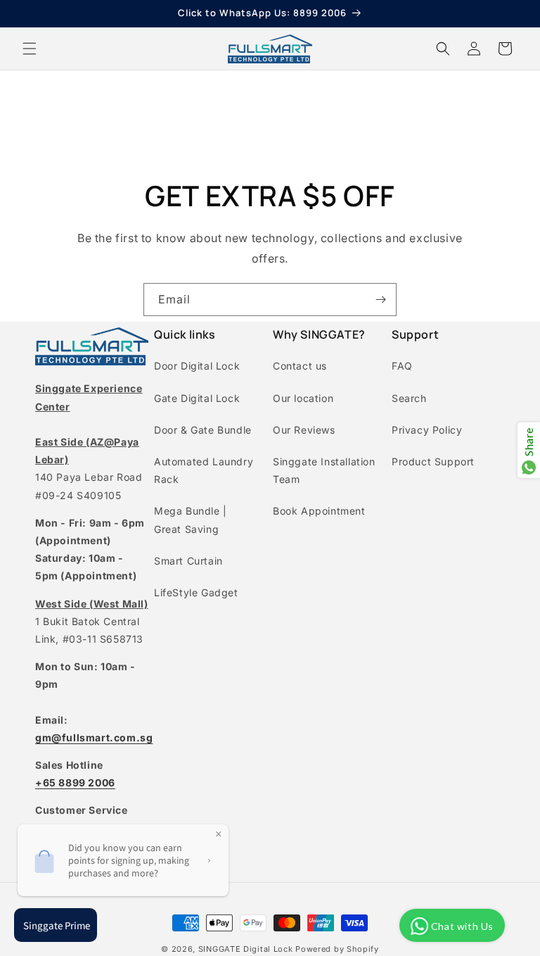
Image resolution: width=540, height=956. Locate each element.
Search (409, 398)
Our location (303, 398)
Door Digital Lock (197, 366)
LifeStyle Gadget (196, 592)
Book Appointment (319, 511)
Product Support (433, 461)
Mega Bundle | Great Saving (190, 519)
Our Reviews (304, 430)
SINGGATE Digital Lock (245, 949)
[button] (29, 48)
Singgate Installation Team (324, 470)
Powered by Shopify (337, 949)
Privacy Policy (427, 430)
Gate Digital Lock (197, 398)
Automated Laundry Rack (203, 470)
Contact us (300, 366)
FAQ (402, 366)
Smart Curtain (188, 561)
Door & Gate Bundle (203, 430)
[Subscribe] (380, 299)
